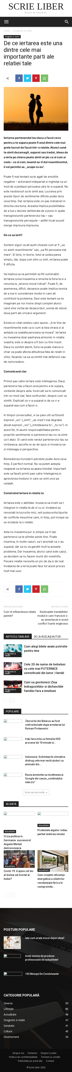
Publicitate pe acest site (30, 1060)
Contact (50, 1060)
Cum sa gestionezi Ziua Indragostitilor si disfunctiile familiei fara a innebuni (43, 686)
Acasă (7, 30)
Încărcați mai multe (35, 792)
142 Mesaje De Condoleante (42, 973)
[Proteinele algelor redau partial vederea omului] (52, 819)
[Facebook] (19, 78)
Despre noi (18, 1053)
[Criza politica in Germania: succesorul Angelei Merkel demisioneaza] (19, 822)
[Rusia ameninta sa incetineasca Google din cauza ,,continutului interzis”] (13, 779)
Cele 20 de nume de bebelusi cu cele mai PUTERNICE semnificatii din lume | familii (44, 668)
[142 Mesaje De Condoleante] (13, 978)
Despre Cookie (48, 1053)
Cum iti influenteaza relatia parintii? (20, 613)
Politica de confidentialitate (23, 1057)
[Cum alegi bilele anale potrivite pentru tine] (13, 650)
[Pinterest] (36, 78)
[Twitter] (27, 78)
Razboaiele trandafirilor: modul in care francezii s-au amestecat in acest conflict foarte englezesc (52, 617)
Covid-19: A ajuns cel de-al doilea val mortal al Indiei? (19, 875)
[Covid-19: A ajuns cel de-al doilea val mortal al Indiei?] (19, 859)
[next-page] (12, 700)
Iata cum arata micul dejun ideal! (44, 938)
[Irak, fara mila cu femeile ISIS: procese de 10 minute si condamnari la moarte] (13, 743)
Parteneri (32, 1053)
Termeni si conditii (50, 1057)
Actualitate (10, 831)
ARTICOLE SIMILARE (18, 636)
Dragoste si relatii (22, 30)
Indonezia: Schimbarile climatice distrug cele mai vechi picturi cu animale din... (45, 760)
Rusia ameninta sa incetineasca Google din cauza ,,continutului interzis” (44, 778)
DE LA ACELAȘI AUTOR (47, 636)
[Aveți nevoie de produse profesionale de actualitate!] (12, 960)
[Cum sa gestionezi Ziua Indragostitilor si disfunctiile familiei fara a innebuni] (13, 686)
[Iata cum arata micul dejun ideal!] (12, 942)
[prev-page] (6, 700)
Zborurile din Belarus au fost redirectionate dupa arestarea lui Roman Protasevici (45, 725)
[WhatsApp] (44, 78)
